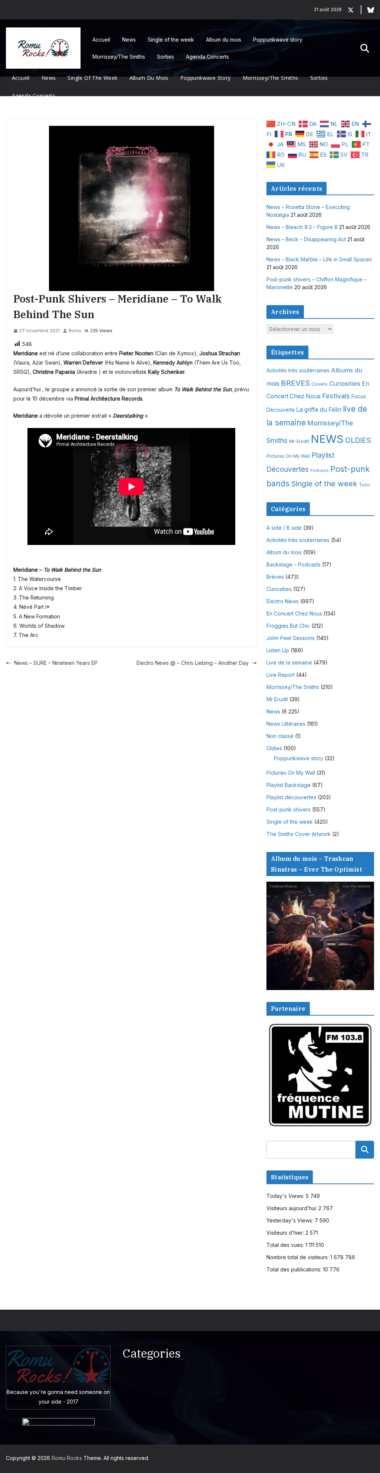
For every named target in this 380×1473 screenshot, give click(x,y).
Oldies (274, 748)
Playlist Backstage (288, 785)
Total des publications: (294, 1269)
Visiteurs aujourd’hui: (292, 1208)
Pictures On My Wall (288, 456)
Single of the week (171, 39)
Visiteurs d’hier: (285, 1232)
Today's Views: (286, 1196)
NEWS (327, 438)
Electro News (282, 601)
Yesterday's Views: (290, 1220)
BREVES (295, 383)
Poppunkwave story (277, 39)
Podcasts (319, 470)
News (129, 39)
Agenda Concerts (207, 56)
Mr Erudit (299, 441)
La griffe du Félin (318, 409)
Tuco (364, 484)
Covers (319, 384)
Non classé (280, 736)
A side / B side (284, 528)
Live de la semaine (289, 662)
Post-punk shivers (288, 809)
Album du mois (223, 39)
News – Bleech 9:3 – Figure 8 (302, 227)
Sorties (165, 56)
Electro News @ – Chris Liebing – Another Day (193, 663)
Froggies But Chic (288, 626)
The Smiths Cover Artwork (298, 834)
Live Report (280, 675)
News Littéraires (285, 724)
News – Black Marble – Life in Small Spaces (319, 259)
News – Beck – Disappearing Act (306, 239)
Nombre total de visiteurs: (298, 1257)
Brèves (275, 577)
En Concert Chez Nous (294, 613)
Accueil (101, 39)
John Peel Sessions (290, 638)
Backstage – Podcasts (293, 564)
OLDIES (358, 440)
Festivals (336, 396)
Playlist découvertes (291, 797)
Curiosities (344, 383)
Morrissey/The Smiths (118, 56)
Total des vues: (285, 1245)
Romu (75, 330)
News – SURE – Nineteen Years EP (56, 663)
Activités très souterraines (298, 370)
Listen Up (277, 650)
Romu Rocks (67, 1458)
